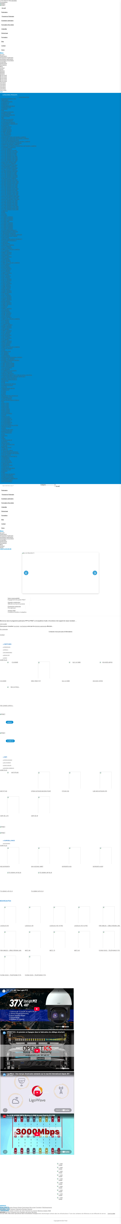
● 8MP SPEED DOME (7, 366)
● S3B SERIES (5, 260)
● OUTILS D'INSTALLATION (9, 425)
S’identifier (14, 0)
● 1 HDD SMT (5, 221)
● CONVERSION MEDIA (8, 384)
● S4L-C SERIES (6, 279)
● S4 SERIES (5, 274)
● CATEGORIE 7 (6, 421)
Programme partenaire (14, 606)
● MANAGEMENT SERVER (9, 231)
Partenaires (4, 12)
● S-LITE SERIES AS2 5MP (9, 190)
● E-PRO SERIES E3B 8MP (9, 171)
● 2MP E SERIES (6, 299)
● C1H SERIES (5, 270)
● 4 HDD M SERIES (7, 226)
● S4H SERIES (5, 282)
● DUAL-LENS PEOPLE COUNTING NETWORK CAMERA (18, 146)
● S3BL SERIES (6, 286)
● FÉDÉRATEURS (6, 101)
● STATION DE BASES (8, 122)
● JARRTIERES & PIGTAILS (9, 452)
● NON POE (4, 381)
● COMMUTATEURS (7, 112)
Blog (2, 41)
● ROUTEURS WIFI (7, 429)
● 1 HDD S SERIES (7, 220)
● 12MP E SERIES (6, 325)
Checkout (3, 82)
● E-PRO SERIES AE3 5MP (9, 180)
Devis (3, 50)
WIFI (2, 118)
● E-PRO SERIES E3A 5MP (9, 168)
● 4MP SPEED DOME (7, 364)
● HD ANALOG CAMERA (8, 178)
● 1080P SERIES (6, 131)
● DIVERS (4, 109)
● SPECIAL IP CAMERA (8, 163)
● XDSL (3, 394)
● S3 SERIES (5, 258)
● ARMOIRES (5, 458)
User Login (3, 90)
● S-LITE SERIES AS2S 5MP (10, 189)
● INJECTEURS (6, 113)
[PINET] (2, 3)
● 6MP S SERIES (6, 292)
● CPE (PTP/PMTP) (7, 121)
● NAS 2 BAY (5, 403)
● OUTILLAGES (6, 455)
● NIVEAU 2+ (5, 103)
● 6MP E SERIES (6, 252)
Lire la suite (3, 624)
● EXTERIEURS (6, 461)
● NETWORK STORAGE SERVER (11, 234)
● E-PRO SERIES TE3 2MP (9, 184)
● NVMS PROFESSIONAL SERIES (11, 357)
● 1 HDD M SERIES (7, 218)
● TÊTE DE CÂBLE (7, 450)
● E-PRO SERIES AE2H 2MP (10, 181)
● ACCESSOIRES (6, 367)
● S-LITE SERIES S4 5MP (9, 153)
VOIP (2, 437)
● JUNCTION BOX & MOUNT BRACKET (13, 376)
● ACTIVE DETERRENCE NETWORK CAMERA (15, 141)
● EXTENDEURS (6, 432)
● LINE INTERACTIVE (8, 444)
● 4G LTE (4, 387)
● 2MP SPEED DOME (7, 363)
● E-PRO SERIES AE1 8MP (9, 202)
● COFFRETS (5, 459)
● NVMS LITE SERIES (8, 359)
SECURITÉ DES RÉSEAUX (9, 396)
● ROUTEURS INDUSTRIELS (10, 400)
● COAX (3, 391)
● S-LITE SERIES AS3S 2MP (10, 197)
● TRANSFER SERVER (8, 233)
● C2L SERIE (5, 322)
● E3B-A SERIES (6, 254)
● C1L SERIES (5, 271)
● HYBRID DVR (6, 128)
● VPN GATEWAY (6, 398)
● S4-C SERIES (6, 261)
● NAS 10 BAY (5, 409)
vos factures (23, 626)
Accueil (4, 8)
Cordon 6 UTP (5, 416)
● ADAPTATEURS (6, 431)
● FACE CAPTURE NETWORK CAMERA (13, 137)
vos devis (16, 626)
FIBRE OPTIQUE (6, 447)
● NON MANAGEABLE (8, 106)
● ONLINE (4, 446)
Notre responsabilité (14, 598)
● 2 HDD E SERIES (7, 223)
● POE (3, 382)
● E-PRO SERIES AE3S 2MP (10, 183)
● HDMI (3, 393)
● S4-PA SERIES (6, 298)
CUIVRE (3, 415)
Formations (4, 37)
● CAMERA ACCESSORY (9, 370)
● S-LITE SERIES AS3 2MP (9, 200)
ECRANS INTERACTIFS (8, 98)
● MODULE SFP (6, 107)
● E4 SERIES (5, 255)
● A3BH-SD (4, 305)
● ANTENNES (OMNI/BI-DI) (9, 124)
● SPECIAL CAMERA (7, 245)
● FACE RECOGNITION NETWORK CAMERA (15, 138)
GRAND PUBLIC (6, 427)
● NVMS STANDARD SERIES (10, 360)
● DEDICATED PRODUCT (9, 378)
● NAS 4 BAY (5, 404)
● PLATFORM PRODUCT (9, 230)
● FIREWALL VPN (6, 397)
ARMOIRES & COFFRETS (9, 456)
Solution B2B (11, 610)
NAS (2, 401)
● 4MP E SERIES (6, 308)
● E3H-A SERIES (6, 317)
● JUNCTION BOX (6, 372)
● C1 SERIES (5, 251)
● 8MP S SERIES (6, 257)
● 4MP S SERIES (6, 330)
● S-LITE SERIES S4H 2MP (9, 152)
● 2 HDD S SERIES (7, 224)
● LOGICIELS (5, 125)
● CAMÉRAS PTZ (6, 362)
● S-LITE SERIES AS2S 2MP (10, 192)
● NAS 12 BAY (5, 410)
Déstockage (4, 33)
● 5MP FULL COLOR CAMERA (10, 249)
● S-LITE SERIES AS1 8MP (9, 187)
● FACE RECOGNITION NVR (10, 140)
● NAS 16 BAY (5, 412)
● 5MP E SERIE (6, 288)
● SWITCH (4, 211)
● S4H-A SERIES (6, 283)
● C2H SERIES (5, 267)
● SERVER (4, 242)
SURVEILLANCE (6, 127)
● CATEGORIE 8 (6, 418)
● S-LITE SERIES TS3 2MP (9, 203)
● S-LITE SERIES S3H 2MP (9, 159)
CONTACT (9, 722)
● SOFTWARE (5, 356)
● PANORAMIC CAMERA (8, 166)
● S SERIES (5, 354)
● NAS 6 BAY (5, 406)
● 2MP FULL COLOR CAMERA (10, 319)
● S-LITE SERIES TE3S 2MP (10, 209)
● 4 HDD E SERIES (7, 227)
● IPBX (3, 438)
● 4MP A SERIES (6, 304)
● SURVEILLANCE (7, 480)
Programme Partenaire (8, 16)
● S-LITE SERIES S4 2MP (9, 155)
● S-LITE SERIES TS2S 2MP (10, 193)
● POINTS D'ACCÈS (7, 119)
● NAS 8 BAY (5, 407)
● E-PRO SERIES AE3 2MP (9, 186)
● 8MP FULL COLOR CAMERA (10, 347)
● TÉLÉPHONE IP (6, 440)
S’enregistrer (3, 2)
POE (2, 110)
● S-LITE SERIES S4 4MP (9, 150)
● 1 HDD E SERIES (7, 217)
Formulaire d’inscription (7, 24)
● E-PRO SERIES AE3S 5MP (10, 208)
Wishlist (2, 71)
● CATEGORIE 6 (6, 424)
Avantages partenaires (7, 20)
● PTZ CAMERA (6, 246)
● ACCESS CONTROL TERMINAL (11, 143)
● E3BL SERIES (6, 314)
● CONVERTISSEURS (8, 115)
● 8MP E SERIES (6, 341)
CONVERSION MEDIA (8, 388)
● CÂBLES (4, 449)
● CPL (3, 434)
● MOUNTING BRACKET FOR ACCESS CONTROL (16, 375)
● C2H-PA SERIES (6, 348)
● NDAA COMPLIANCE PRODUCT (11, 239)
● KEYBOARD (5, 243)
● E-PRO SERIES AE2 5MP (9, 205)
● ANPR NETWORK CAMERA (10, 144)
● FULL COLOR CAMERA (9, 169)
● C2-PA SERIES (6, 268)
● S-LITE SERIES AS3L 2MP (9, 195)
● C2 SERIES (5, 265)
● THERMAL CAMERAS (8, 147)
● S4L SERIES (5, 277)
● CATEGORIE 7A (6, 419)
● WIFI (3, 472)
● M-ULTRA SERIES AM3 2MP (10, 196)
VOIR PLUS (3, 660)
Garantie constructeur (14, 602)
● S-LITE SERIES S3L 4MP (9, 156)
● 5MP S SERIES (6, 328)
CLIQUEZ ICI (10, 741)
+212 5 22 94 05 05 (5, 549)
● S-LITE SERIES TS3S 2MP (10, 206)
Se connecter (4, 629)
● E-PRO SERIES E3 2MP (9, 172)
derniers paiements (40, 626)
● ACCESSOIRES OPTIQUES (10, 453)
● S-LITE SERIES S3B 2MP (9, 158)
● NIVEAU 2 (4, 104)
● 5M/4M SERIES (6, 129)
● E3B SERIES (5, 289)
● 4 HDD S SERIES (7, 228)
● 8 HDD (3, 214)
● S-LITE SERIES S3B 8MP (9, 177)
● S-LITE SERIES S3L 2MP (9, 161)
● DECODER (5, 237)
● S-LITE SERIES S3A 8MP (9, 175)
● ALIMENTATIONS (7, 385)
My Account (3, 75)
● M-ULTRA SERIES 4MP (8, 162)
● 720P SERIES (6, 132)
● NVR (3, 212)
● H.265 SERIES (6, 134)
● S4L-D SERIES (6, 280)
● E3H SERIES (5, 316)
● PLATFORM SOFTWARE (9, 236)
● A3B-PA (4, 307)
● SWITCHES (5, 463)
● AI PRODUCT (6, 135)
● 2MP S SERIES (6, 273)
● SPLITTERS (5, 116)
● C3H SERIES (5, 264)
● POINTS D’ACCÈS (7, 477)
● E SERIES (5, 353)
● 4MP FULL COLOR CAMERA (10, 262)
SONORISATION (24, 97)
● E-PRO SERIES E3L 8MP (9, 165)
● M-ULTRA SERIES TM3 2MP (10, 199)
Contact (3, 45)
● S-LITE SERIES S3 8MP (9, 174)
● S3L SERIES (5, 336)
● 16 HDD (4, 215)
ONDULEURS (5, 443)
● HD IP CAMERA (6, 149)
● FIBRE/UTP (5, 390)
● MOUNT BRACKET (7, 373)
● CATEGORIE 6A (6, 422)
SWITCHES (4, 100)
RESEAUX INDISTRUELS (9, 379)
